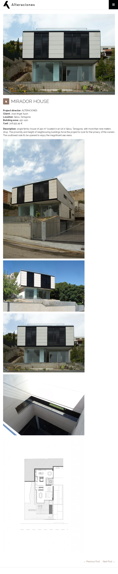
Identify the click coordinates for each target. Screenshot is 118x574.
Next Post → (109, 561)
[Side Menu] (113, 4)
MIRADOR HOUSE (30, 101)
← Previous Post (92, 561)
